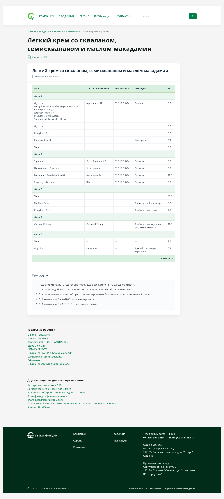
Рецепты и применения (67, 31)
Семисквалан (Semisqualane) (44, 356)
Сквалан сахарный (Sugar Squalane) (48, 364)
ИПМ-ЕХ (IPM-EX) (37, 349)
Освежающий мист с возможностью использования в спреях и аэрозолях (72, 403)
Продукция (66, 16)
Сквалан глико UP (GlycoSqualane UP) (50, 353)
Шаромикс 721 (36, 345)
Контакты (123, 16)
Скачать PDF (40, 57)
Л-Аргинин (33, 360)
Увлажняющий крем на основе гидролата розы (56, 392)
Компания (46, 16)
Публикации (102, 16)
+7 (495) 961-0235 (153, 437)
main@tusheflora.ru (181, 437)
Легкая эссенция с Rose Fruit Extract (49, 389)
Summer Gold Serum (39, 407)
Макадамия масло (38, 338)
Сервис (84, 16)
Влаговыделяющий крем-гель (45, 399)
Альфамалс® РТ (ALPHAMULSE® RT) (48, 342)
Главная (31, 31)
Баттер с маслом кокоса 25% (44, 385)
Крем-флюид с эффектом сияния (47, 396)
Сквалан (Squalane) (38, 334)
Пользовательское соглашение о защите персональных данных (162, 488)
